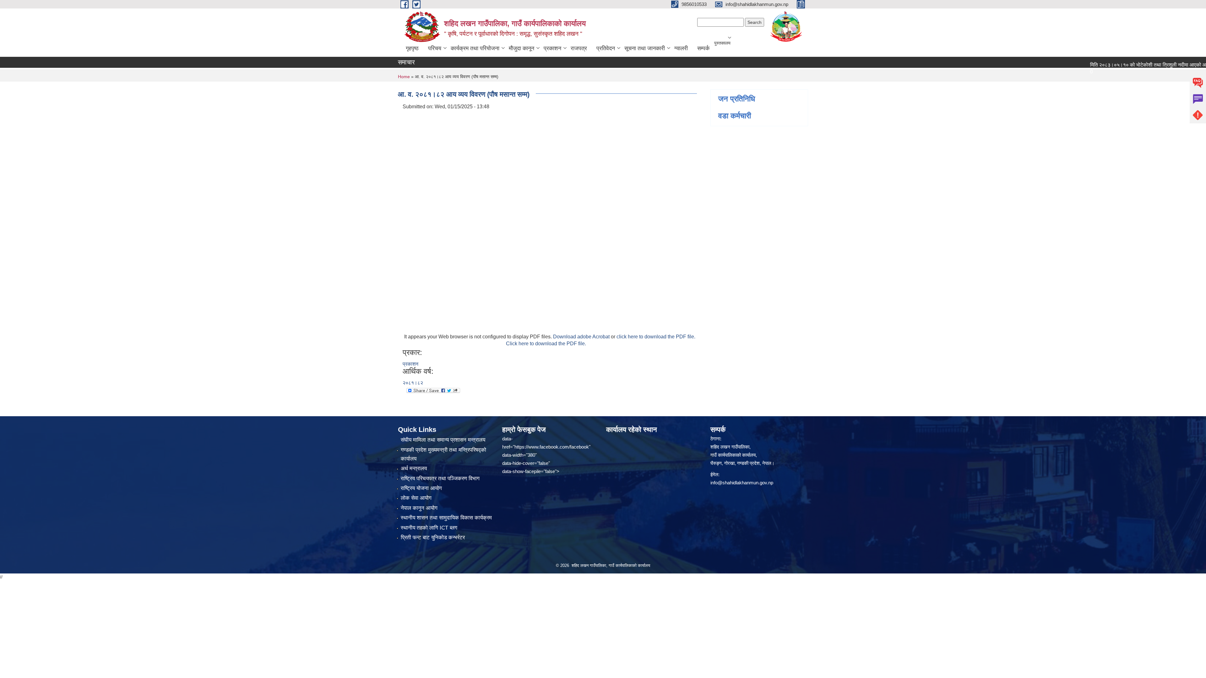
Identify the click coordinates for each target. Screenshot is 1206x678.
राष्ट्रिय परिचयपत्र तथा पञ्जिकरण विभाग (440, 479)
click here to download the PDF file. (656, 336)
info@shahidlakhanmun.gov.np (741, 482)
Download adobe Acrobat (582, 336)
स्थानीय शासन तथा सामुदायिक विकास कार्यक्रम (446, 518)
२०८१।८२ (413, 382)
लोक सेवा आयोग (416, 498)
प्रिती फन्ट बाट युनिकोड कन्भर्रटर (433, 538)
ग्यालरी (681, 48)
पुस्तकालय (722, 43)
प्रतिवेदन (605, 48)
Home (404, 76)
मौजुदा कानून (521, 48)
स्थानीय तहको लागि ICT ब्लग (429, 528)
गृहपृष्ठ (412, 48)
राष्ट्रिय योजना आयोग (421, 488)
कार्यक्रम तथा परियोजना (475, 48)
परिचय (434, 48)
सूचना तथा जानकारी (644, 48)
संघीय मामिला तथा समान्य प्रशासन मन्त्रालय (443, 440)
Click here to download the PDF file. (546, 343)
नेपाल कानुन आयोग (419, 508)
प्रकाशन (552, 48)
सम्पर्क (703, 48)
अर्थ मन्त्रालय (414, 468)
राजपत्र (579, 48)
